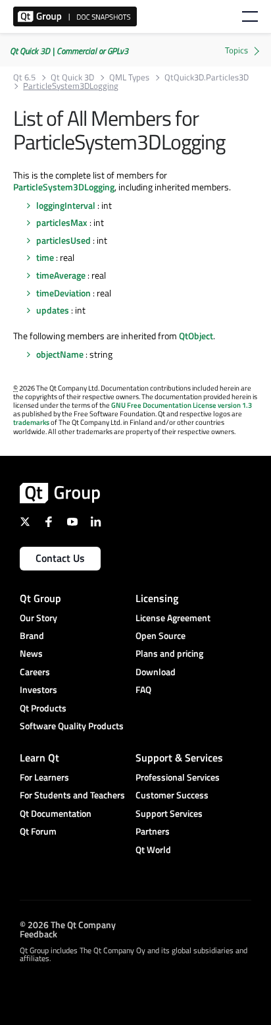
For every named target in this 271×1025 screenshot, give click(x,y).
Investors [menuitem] (38, 689)
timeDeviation (63, 293)
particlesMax (61, 222)
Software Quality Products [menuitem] (72, 726)
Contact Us (60, 558)
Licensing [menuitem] (157, 598)
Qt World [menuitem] (153, 849)
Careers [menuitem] (35, 672)
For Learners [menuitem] (44, 777)
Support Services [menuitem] (169, 813)
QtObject (196, 336)
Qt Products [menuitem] (43, 708)
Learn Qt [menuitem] (39, 757)
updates (52, 310)
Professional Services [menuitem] (178, 777)
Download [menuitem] (156, 672)
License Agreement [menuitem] (173, 617)
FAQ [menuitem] (143, 689)
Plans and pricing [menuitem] (169, 653)
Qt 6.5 (24, 77)
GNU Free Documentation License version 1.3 (181, 405)
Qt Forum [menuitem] (38, 831)
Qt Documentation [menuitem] (55, 813)
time (45, 257)
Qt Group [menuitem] (40, 598)
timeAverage (61, 275)
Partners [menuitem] (153, 831)
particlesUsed (63, 240)
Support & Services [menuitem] (179, 757)
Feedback (38, 934)
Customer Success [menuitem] (172, 795)
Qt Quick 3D (72, 77)
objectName (60, 354)
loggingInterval (65, 205)
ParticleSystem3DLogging (63, 187)
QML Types (129, 77)
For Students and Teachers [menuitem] (72, 795)
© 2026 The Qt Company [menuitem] (68, 924)
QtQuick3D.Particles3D (206, 77)
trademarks (31, 422)
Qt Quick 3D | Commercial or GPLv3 (69, 50)
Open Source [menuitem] (160, 635)
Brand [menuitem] (32, 635)
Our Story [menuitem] (38, 617)
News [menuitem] (31, 653)
